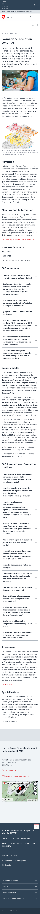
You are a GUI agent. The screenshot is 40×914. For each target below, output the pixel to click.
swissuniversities (9, 892)
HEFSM (9, 17)
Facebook (8, 861)
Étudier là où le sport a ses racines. (16, 838)
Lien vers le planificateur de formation (17, 239)
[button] (36, 826)
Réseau (5, 886)
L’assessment (7, 684)
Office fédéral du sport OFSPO (15, 899)
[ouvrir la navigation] (37, 17)
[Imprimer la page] (32, 25)
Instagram (21, 861)
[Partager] (37, 25)
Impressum (19, 911)
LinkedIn (7, 865)
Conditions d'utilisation (8, 911)
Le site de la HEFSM (10, 880)
